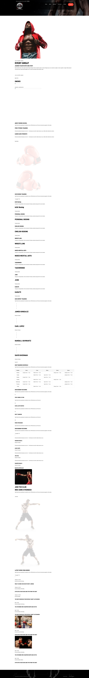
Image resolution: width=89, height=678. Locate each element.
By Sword (16, 581)
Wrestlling (22, 588)
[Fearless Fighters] (19, 6)
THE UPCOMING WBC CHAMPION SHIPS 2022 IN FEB (26, 607)
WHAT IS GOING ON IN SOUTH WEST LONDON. (24, 584)
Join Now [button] (16, 496)
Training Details (17, 211)
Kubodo (19, 588)
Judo (19, 581)
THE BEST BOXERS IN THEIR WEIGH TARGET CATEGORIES (27, 599)
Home (46, 4)
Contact (65, 4)
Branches (54, 4)
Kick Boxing (22, 581)
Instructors (60, 4)
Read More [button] (16, 141)
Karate (19, 596)
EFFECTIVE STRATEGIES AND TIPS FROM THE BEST (26, 591)
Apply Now (16, 78)
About (50, 4)
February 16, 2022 (18, 579)
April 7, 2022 (17, 602)
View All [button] (16, 362)
